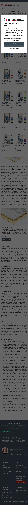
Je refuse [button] (14, 46)
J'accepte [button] (14, 43)
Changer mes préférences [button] (14, 48)
